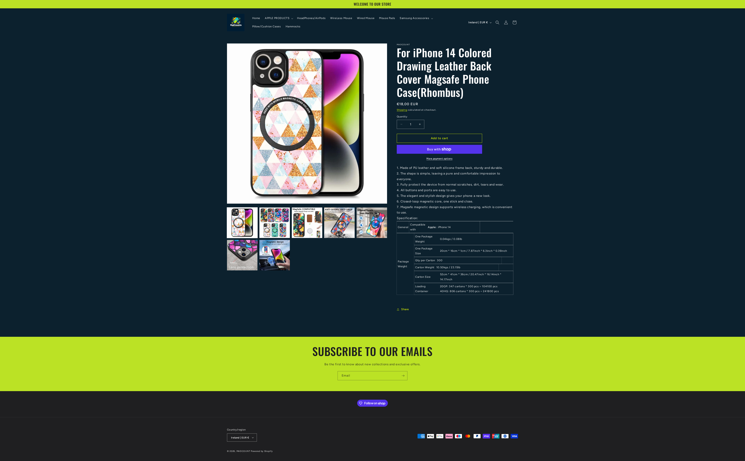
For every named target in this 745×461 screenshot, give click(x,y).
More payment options (439, 158)
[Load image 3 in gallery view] (307, 222)
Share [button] (405, 309)
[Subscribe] (403, 375)
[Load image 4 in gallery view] (339, 222)
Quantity (402, 116)
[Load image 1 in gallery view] (242, 222)
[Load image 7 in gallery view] (274, 255)
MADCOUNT (243, 451)
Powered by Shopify (262, 451)
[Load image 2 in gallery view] (274, 222)
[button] (278, 18)
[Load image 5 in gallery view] (372, 222)
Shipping (402, 110)
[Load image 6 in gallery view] (242, 255)
